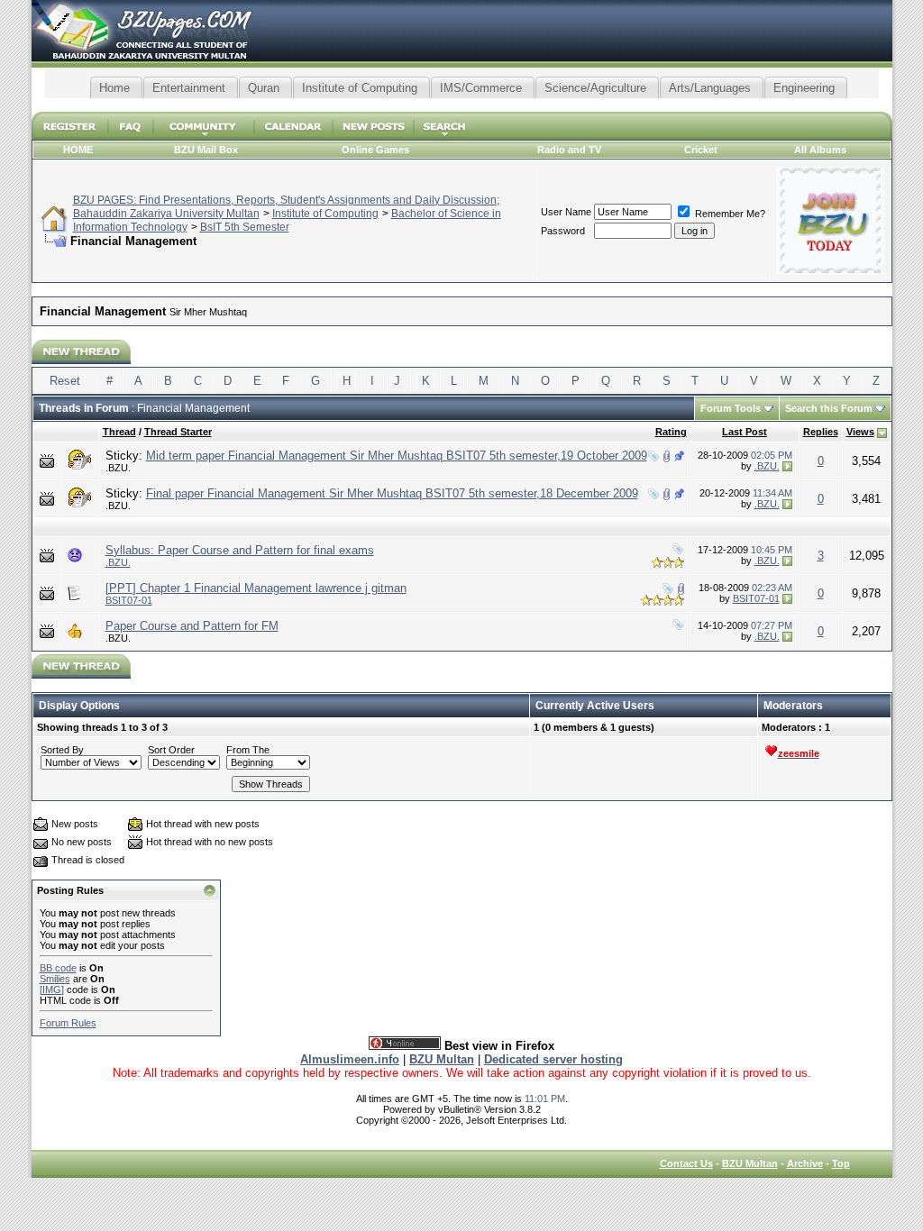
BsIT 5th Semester (244, 227)
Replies (820, 431)
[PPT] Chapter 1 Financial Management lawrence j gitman (256, 588)
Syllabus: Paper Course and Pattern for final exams (239, 550)
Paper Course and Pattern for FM (192, 626)
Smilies (55, 978)
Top (841, 1163)
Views (860, 431)
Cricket (700, 149)
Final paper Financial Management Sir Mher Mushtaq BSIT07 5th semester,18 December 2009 (392, 493)
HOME (78, 149)
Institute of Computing (325, 213)
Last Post (744, 431)
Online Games (375, 149)
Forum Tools (730, 408)
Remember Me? (728, 213)
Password (563, 230)
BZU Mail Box (206, 149)
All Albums (820, 149)
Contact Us (686, 1163)
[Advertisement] (461, 105)
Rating (671, 431)
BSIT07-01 (128, 600)
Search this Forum (829, 408)
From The (248, 749)
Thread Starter (178, 431)
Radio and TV (569, 149)
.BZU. (118, 467)
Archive (805, 1163)
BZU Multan (750, 1163)
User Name (566, 211)
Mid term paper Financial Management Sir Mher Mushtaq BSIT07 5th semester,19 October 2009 (396, 455)
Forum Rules (68, 1022)
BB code (58, 967)
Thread (119, 431)
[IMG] (52, 989)
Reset (65, 381)
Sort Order (171, 749)
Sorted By (62, 749)
